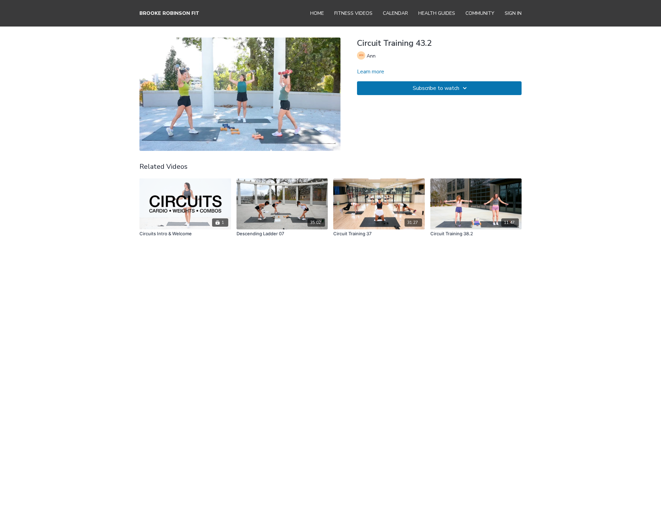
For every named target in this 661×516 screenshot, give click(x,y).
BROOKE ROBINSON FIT (169, 13)
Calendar (395, 13)
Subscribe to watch (436, 88)
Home (317, 13)
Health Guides (436, 13)
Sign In (513, 13)
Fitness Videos (353, 13)
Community (479, 13)
